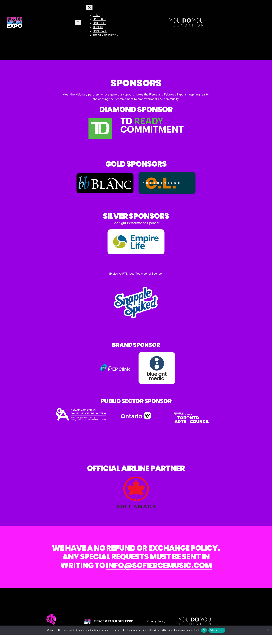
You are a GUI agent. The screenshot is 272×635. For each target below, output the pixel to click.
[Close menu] (89, 7)
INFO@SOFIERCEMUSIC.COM (159, 565)
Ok (204, 630)
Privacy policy (217, 630)
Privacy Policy (156, 621)
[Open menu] (78, 22)
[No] (268, 630)
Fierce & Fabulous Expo (113, 621)
